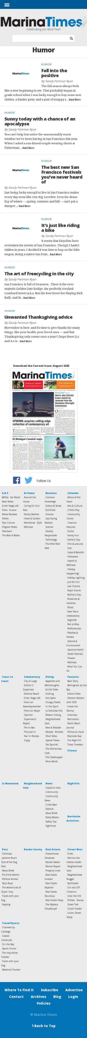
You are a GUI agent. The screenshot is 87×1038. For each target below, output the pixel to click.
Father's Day (73, 539)
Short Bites (51, 736)
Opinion (28, 714)
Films (4, 510)
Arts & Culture (74, 505)
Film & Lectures (75, 543)
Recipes (49, 731)
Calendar (73, 493)
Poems (5, 518)
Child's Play (73, 510)
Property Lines (53, 870)
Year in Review (31, 736)
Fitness (72, 750)
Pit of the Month (10, 874)
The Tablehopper (54, 757)
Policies (43, 1003)
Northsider (73, 883)
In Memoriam (10, 783)
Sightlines (51, 825)
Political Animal (10, 879)
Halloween (72, 556)
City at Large (30, 681)
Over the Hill (74, 895)
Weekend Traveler (11, 969)
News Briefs (51, 813)
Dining (50, 676)
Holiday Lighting (76, 577)
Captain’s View (53, 787)
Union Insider (74, 908)
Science (49, 526)
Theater (71, 658)
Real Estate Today (54, 900)
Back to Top (43, 1026)
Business (51, 493)
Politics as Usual (75, 731)
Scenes (80, 900)
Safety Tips (51, 821)
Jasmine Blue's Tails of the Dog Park (9, 862)
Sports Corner (9, 948)
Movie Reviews (9, 514)
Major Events (74, 590)
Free (69, 548)
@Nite (5, 497)
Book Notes (7, 501)
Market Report (53, 866)
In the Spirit (52, 706)
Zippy (27, 740)
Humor (13, 510)
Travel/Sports (10, 923)
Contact (16, 996)
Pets (5, 849)
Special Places (52, 740)
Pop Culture (8, 522)
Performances (74, 628)
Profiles (71, 900)
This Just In (30, 731)
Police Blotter (52, 817)
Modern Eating (53, 714)
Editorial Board (31, 693)
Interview (72, 714)
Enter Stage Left (10, 505)
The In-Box (29, 727)
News (49, 783)
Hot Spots (51, 697)
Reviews (59, 731)
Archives (38, 996)
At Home (29, 493)
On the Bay (8, 944)
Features (73, 676)
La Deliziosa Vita (54, 710)
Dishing (50, 693)
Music (70, 607)
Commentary (32, 676)
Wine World (52, 761)
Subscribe (49, 990)
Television (7, 531)
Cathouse (7, 853)
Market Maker (53, 862)
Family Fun (73, 535)
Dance (70, 531)
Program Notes (9, 526)
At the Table (52, 689)
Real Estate (53, 849)
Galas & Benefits (75, 552)
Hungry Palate (53, 702)
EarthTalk (51, 510)
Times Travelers (75, 744)
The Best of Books (11, 535)
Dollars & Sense (53, 505)
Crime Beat (51, 804)
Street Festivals (75, 653)
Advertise (74, 990)
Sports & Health (75, 649)
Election (50, 808)
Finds (70, 853)
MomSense (29, 522)
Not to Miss (73, 624)
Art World (15, 497)
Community (52, 791)
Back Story (72, 681)
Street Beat (75, 849)
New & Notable (53, 727)
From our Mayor (32, 710)
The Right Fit (74, 740)
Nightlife (72, 620)
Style (39, 522)
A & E (5, 493)
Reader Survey (33, 849)
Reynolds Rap (74, 736)
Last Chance (73, 586)
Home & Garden (32, 518)
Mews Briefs (8, 870)
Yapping (6, 904)
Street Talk (73, 904)
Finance (50, 514)
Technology (51, 539)
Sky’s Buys (7, 883)
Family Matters (31, 514)
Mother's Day (74, 594)
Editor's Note (74, 693)
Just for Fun (73, 581)
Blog (57, 996)
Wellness (28, 526)
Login (73, 996)
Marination (73, 719)
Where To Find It (19, 990)
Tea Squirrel (52, 744)
